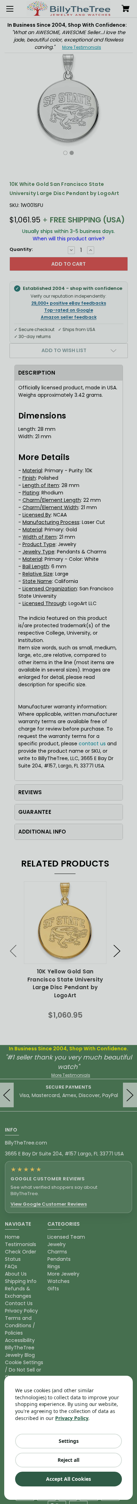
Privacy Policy (71, 1418)
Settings (69, 1441)
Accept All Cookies (68, 1479)
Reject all (68, 1460)
